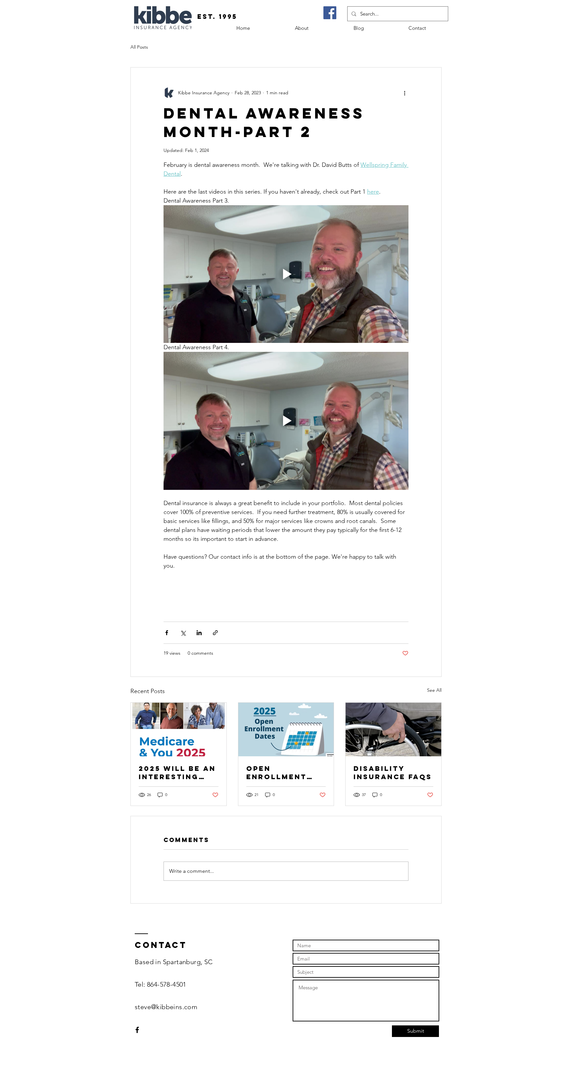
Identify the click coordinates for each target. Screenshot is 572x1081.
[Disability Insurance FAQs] (393, 729)
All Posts (139, 47)
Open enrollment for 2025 (276, 772)
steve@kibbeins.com (166, 1007)
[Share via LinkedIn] (199, 633)
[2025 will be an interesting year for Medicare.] (178, 729)
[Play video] (286, 274)
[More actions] (404, 93)
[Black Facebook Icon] (137, 1030)
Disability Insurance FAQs (393, 772)
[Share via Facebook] (167, 633)
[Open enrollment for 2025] (286, 729)
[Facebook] (329, 12)
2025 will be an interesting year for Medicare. (177, 772)
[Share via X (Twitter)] (183, 633)
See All (434, 690)
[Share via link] (215, 633)
